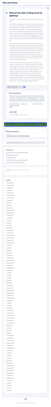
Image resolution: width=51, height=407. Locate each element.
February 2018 (10, 365)
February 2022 (10, 258)
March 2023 (9, 227)
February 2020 (10, 310)
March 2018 (9, 363)
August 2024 (10, 200)
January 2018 (10, 368)
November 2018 (10, 343)
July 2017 (9, 383)
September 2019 (10, 323)
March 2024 (9, 207)
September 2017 (10, 378)
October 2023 (10, 215)
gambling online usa (36, 36)
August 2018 (10, 350)
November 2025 (10, 185)
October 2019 (10, 320)
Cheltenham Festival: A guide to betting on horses (14, 105)
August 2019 (10, 325)
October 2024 (10, 197)
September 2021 (10, 268)
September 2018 (10, 348)
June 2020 (9, 305)
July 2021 (9, 273)
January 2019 (10, 338)
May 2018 (9, 358)
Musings (20, 87)
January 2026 (10, 182)
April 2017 (9, 390)
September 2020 (10, 298)
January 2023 (10, 232)
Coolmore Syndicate (38, 104)
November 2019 (10, 318)
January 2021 (10, 288)
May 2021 (9, 278)
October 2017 (10, 375)
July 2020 (9, 303)
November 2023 (10, 212)
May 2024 (9, 205)
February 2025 (10, 192)
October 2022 (10, 240)
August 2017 (10, 380)
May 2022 (9, 250)
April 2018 (9, 360)
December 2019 (10, 315)
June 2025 (9, 190)
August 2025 (10, 187)
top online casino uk (27, 80)
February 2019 (10, 335)
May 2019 (9, 333)
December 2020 (10, 290)
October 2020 (10, 295)
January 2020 (10, 313)
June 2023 (9, 220)
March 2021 (9, 283)
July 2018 (9, 353)
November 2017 (10, 373)
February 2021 (10, 285)
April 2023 (9, 225)
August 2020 (10, 300)
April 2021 (9, 280)
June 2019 (9, 330)
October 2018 (10, 345)
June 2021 (9, 275)
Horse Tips (8, 170)
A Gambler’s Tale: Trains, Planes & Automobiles (17, 152)
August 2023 (10, 217)
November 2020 (10, 293)
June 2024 (9, 202)
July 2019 (9, 328)
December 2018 (10, 340)
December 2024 (10, 195)
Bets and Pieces (10, 2)
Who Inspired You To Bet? (12, 155)
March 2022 (9, 255)
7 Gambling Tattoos (11, 157)
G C (17, 87)
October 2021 (10, 265)
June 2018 (9, 355)
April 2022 (9, 253)
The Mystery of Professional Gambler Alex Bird (17, 160)
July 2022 (9, 245)
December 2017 (10, 370)
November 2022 (10, 238)
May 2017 (9, 388)
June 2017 (9, 385)
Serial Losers (24, 104)
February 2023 (10, 230)
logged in (17, 114)
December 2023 (10, 210)
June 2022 (9, 248)
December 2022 (10, 235)
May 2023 (9, 222)
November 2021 (10, 263)
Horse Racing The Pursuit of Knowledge (16, 162)
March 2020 (9, 308)
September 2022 (10, 243)
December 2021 (10, 260)
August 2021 (10, 270)
